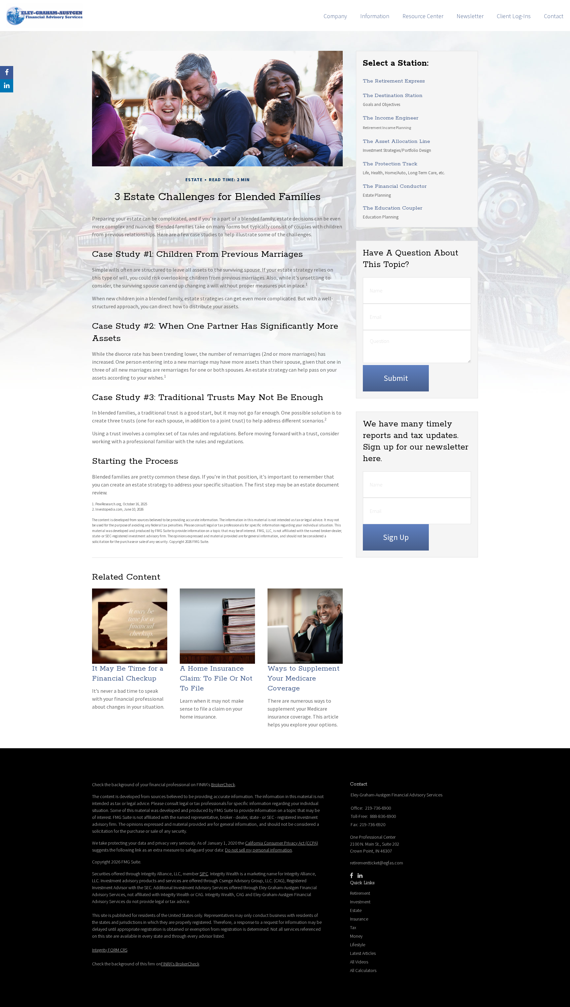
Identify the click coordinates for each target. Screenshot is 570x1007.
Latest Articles (363, 953)
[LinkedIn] (360, 875)
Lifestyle (357, 945)
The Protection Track (390, 163)
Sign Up (396, 537)
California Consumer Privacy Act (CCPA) (281, 843)
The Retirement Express (394, 81)
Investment (360, 902)
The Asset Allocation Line (396, 141)
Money (356, 936)
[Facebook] (351, 875)
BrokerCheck (223, 785)
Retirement (360, 893)
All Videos (359, 962)
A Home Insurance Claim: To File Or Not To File (216, 678)
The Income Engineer (390, 118)
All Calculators (363, 970)
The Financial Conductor (395, 186)
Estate (356, 910)
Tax (353, 927)
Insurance (359, 919)
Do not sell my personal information (258, 850)
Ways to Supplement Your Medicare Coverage (303, 678)
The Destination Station (393, 95)
